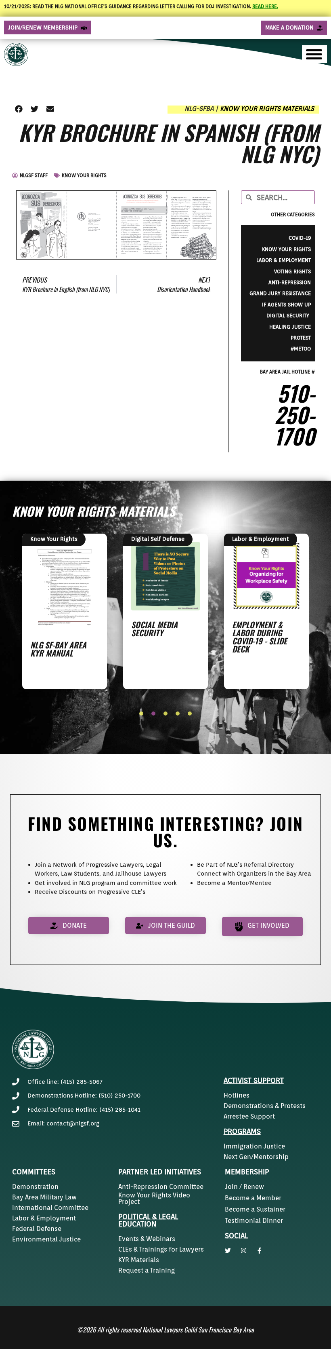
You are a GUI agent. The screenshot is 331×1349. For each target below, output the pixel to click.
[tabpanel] (64, 611)
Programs (242, 1131)
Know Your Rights (84, 175)
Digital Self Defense (157, 539)
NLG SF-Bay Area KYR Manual (58, 649)
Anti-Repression (289, 282)
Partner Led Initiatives (159, 1171)
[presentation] (141, 713)
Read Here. (265, 6)
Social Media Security (154, 629)
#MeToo (301, 349)
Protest (301, 338)
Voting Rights (292, 271)
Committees (33, 1171)
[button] (19, 109)
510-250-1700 (294, 414)
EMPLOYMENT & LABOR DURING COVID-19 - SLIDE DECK (259, 637)
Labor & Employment (283, 260)
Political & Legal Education (148, 1220)
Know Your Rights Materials (267, 108)
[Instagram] (244, 1251)
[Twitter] (228, 1251)
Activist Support (254, 1080)
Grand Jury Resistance (280, 293)
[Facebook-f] (259, 1251)
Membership (247, 1171)
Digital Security (288, 315)
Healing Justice (290, 327)
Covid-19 (300, 238)
